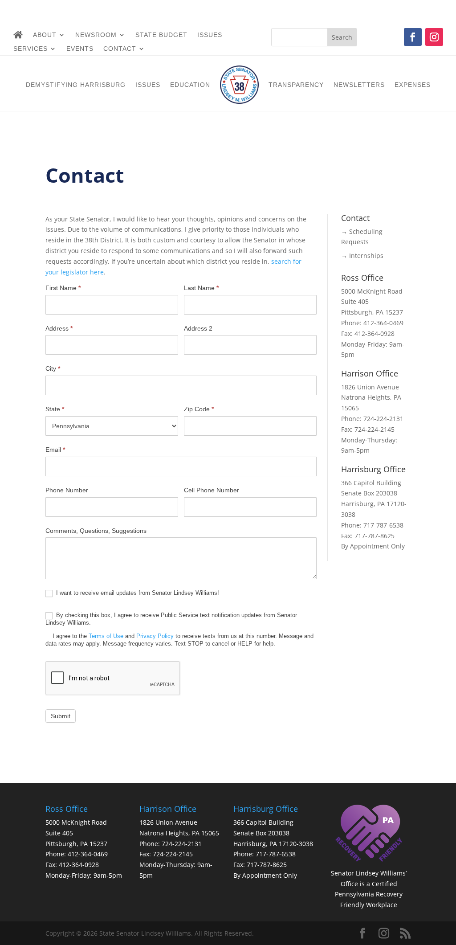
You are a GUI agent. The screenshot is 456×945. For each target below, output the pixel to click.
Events (80, 48)
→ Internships (362, 255)
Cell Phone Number (211, 490)
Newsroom (96, 35)
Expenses (413, 84)
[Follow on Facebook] (413, 37)
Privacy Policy (155, 636)
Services (30, 48)
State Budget (161, 35)
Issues (209, 35)
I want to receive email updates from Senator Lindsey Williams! (136, 592)
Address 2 (198, 328)
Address (59, 328)
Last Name (201, 287)
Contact (119, 48)
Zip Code (199, 409)
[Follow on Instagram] (434, 37)
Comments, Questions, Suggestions (96, 530)
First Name (63, 287)
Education (190, 84)
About (45, 35)
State (54, 409)
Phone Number (66, 490)
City (52, 368)
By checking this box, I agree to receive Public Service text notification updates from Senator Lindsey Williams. (179, 629)
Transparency (296, 84)
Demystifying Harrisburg (76, 84)
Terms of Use (106, 636)
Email (55, 449)
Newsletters (359, 84)
